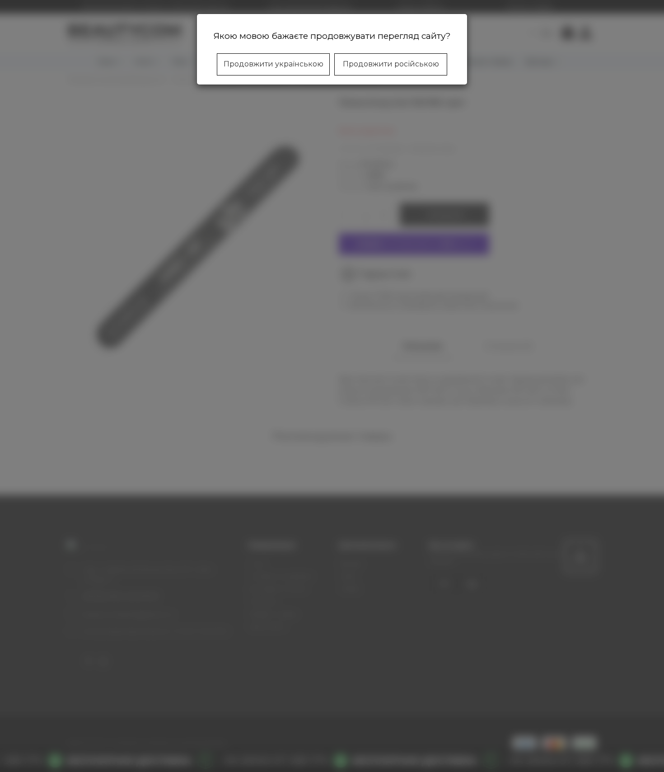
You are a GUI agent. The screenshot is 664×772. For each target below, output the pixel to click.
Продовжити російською (391, 64)
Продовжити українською (273, 64)
